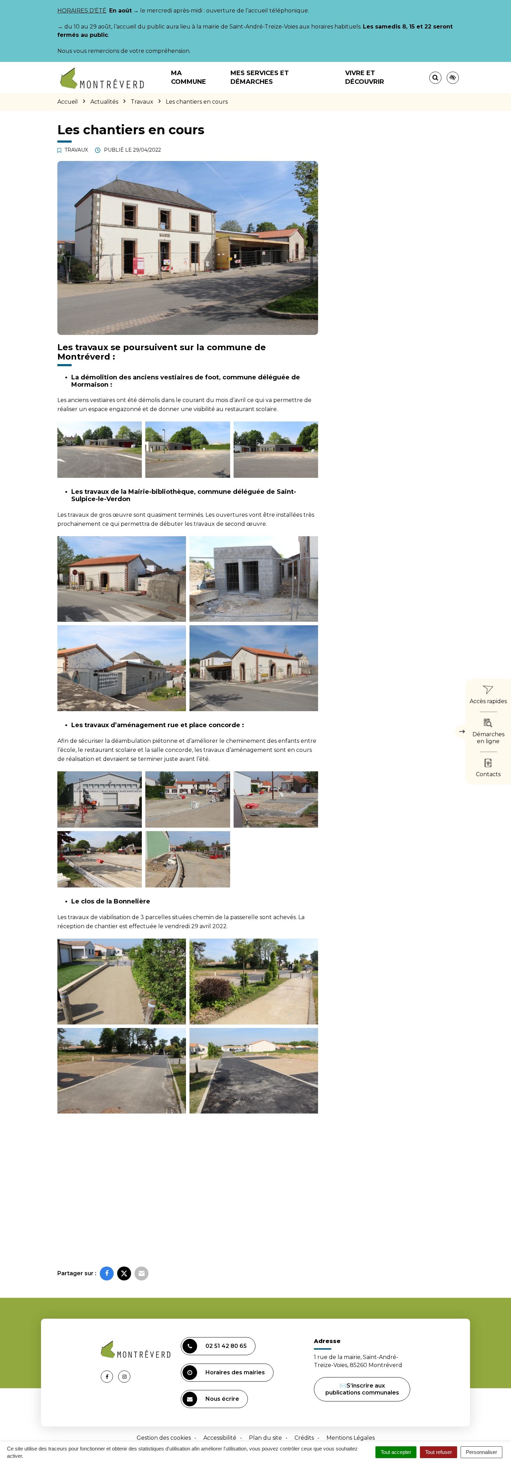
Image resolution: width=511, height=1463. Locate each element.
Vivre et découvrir (364, 77)
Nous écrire (222, 1399)
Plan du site (265, 1437)
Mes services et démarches (259, 77)
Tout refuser (438, 1452)
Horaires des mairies (235, 1372)
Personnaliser (481, 1452)
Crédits (304, 1437)
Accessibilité (219, 1437)
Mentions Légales (350, 1437)
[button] (99, 449)
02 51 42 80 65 (226, 1346)
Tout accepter (396, 1452)
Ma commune (188, 77)
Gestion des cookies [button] (164, 1437)
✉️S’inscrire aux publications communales (362, 1389)
